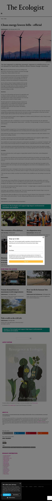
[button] (11, 497)
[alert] (11, 491)
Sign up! (26, 261)
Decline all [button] (16, 494)
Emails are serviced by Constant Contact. (18, 258)
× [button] (20, 483)
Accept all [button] (6, 494)
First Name (11, 250)
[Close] (43, 237)
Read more (7, 492)
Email (10, 245)
